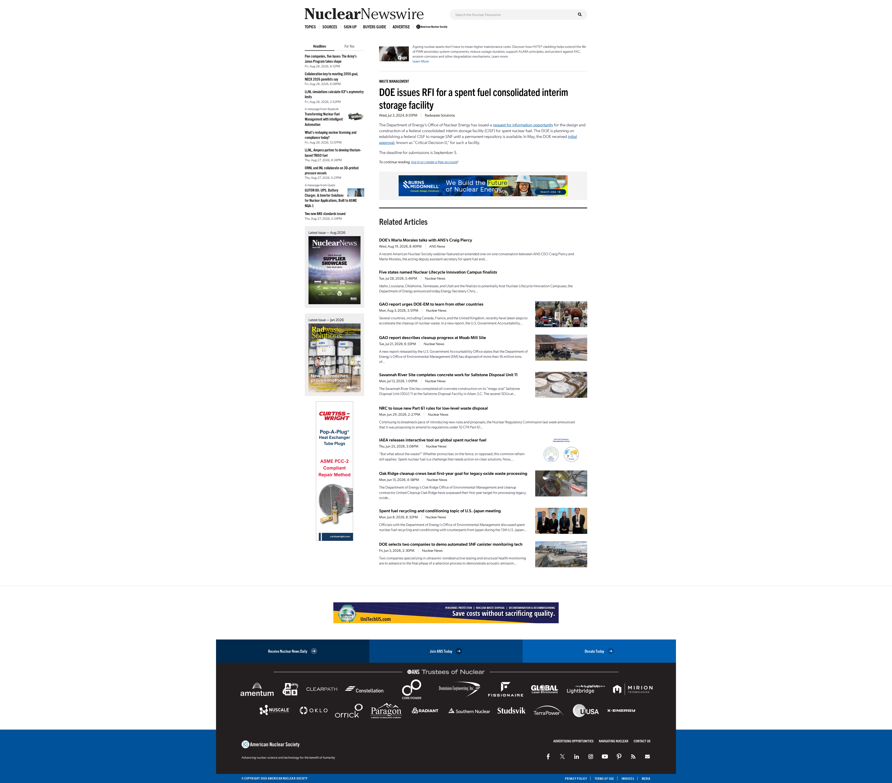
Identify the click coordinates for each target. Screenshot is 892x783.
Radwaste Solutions (440, 115)
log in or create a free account (434, 161)
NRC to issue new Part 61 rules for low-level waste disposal (433, 408)
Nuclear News (435, 278)
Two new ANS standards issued (325, 213)
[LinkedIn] (577, 757)
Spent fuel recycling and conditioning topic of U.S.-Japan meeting (440, 510)
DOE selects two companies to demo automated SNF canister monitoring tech (450, 544)
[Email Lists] (647, 757)
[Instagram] (591, 757)
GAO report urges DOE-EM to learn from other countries (431, 304)
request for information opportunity (523, 124)
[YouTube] (605, 757)
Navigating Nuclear (613, 741)
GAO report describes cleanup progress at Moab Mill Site (432, 337)
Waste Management (394, 81)
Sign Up (350, 26)
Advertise (401, 26)
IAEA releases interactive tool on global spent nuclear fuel (432, 439)
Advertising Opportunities (573, 741)
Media (646, 778)
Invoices (628, 778)
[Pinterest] (619, 757)
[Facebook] (548, 757)
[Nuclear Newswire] (633, 757)
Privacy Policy (576, 778)
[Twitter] (562, 757)
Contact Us (642, 741)
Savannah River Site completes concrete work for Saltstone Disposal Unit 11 (448, 374)
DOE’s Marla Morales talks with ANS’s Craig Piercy (425, 239)
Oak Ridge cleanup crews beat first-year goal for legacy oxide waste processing (453, 473)
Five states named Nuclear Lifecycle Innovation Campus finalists (438, 271)
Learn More (421, 61)
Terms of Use (604, 778)
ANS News (437, 246)
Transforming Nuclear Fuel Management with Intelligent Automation (324, 119)
